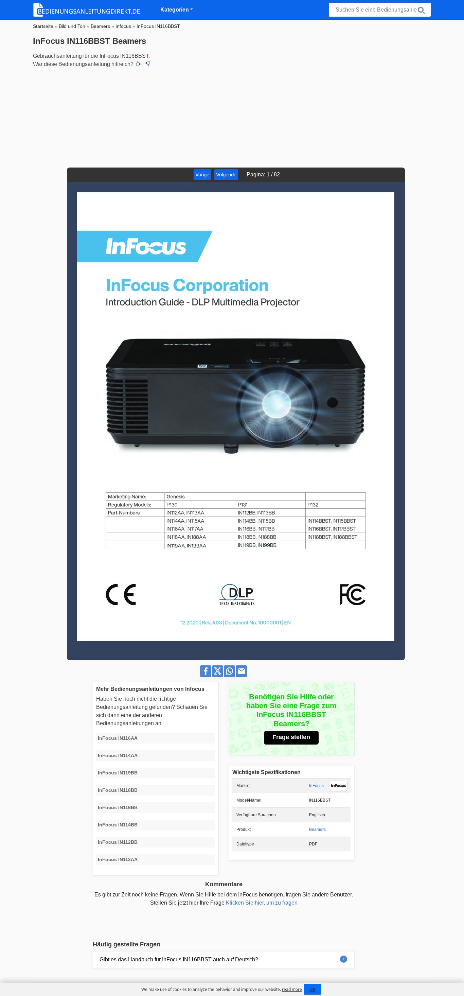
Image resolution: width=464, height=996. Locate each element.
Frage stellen (291, 737)
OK (312, 989)
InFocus (316, 785)
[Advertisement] (232, 116)
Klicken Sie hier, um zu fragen (262, 903)
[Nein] (148, 64)
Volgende (226, 174)
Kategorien (174, 10)
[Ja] (138, 64)
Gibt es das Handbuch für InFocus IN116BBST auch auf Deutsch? (179, 959)
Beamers (317, 829)
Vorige (202, 174)
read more (292, 989)
